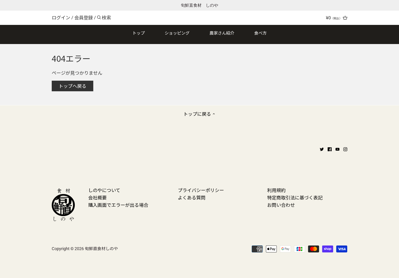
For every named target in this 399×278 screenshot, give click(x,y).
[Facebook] (330, 148)
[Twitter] (322, 148)
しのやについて (104, 190)
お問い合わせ (281, 204)
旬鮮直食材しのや (101, 248)
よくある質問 (192, 197)
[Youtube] (337, 148)
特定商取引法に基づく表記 (295, 197)
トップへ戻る (72, 86)
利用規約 (276, 190)
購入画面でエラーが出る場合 (118, 204)
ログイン (61, 17)
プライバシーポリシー (201, 190)
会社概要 (97, 197)
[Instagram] (345, 148)
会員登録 (83, 17)
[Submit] (99, 18)
